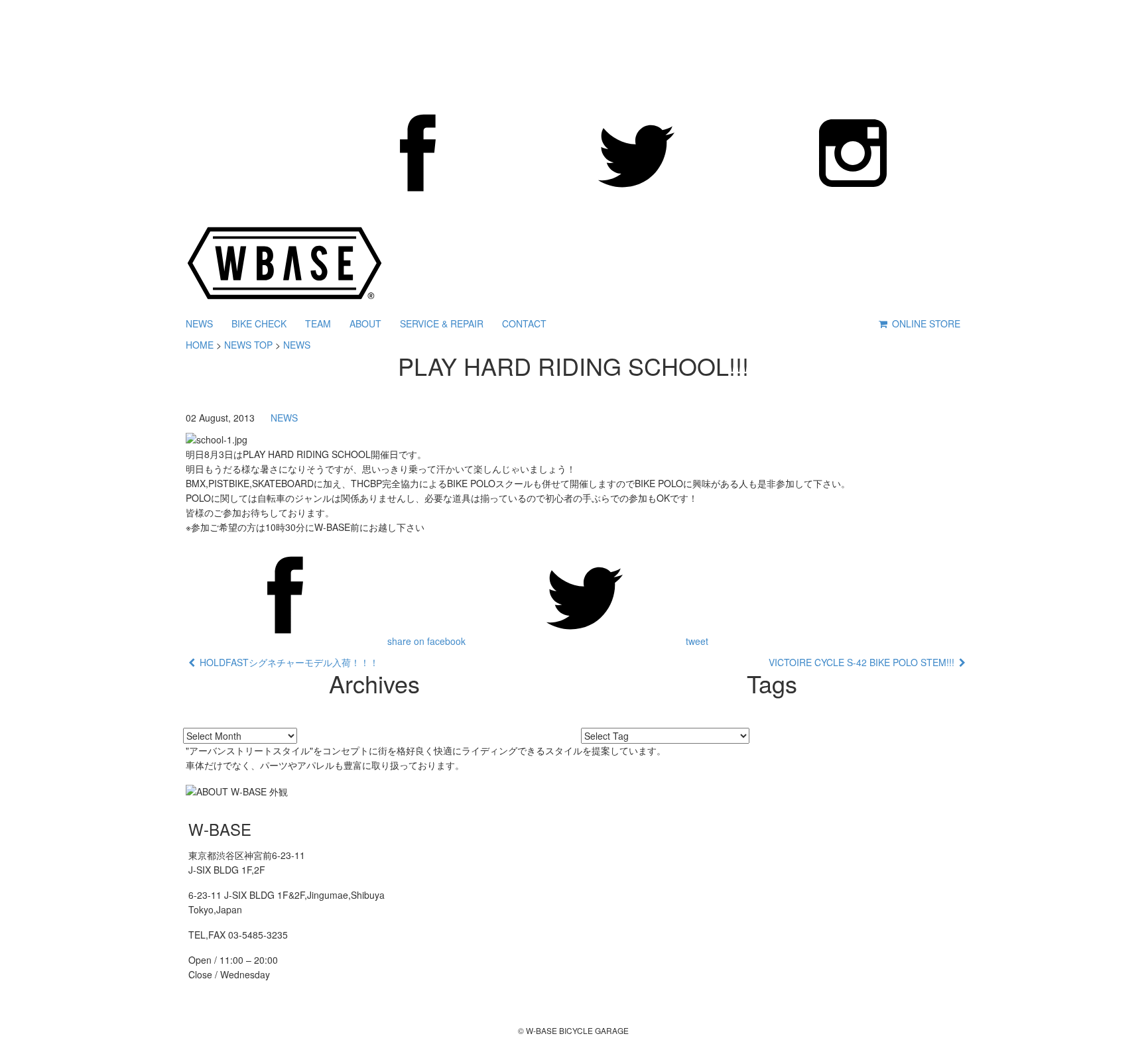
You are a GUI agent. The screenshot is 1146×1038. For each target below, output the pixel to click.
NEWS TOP (248, 344)
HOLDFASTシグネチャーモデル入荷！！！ (287, 662)
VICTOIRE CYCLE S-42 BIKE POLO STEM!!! (864, 662)
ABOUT (365, 323)
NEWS (199, 323)
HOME (200, 344)
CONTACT (524, 323)
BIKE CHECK (258, 323)
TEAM (318, 323)
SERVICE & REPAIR (441, 323)
